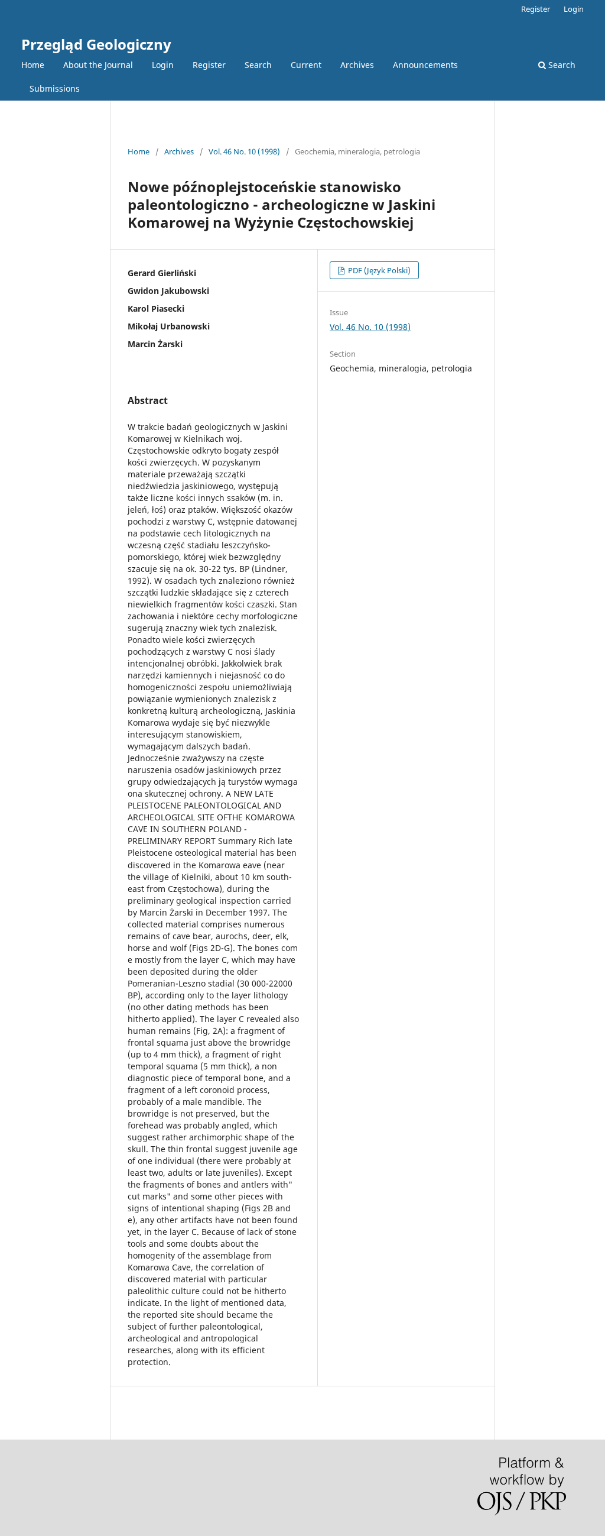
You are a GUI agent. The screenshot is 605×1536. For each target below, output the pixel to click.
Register (209, 64)
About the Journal (98, 64)
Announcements (425, 64)
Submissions (55, 88)
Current (306, 64)
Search (258, 64)
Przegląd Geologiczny (96, 44)
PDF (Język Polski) (378, 270)
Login (163, 64)
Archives (357, 64)
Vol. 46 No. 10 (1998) (244, 151)
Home (32, 64)
